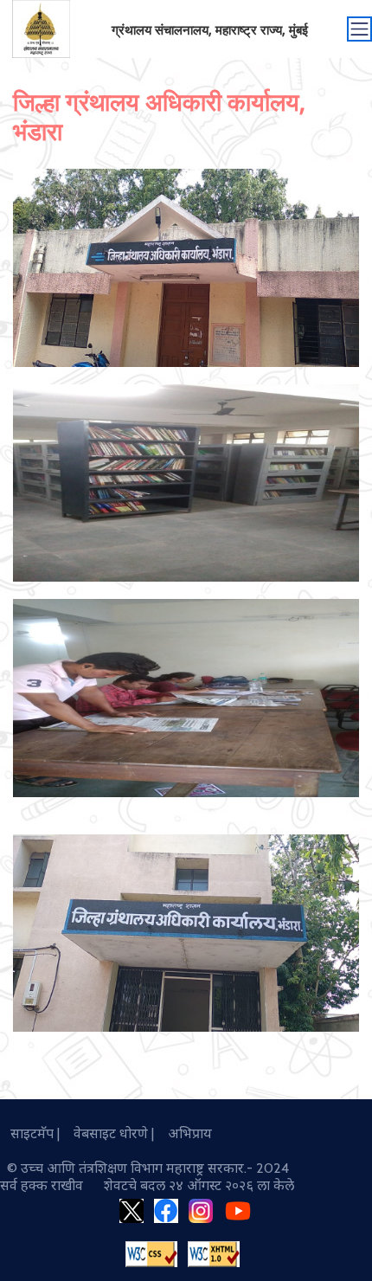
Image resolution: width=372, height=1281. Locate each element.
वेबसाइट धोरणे (107, 1133)
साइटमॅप (28, 1133)
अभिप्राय (184, 1133)
